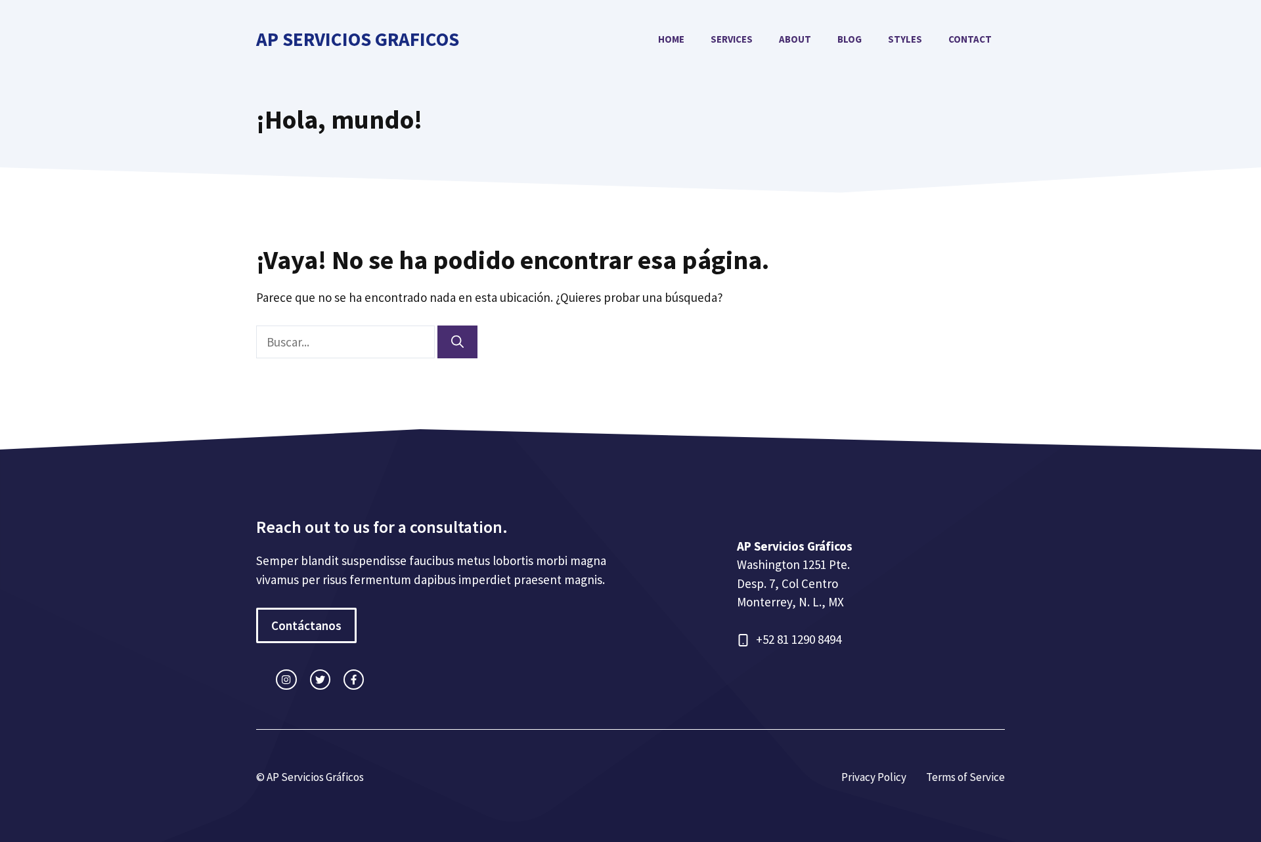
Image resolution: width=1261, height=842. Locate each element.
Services (732, 39)
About (795, 39)
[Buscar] (457, 342)
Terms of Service (965, 777)
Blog (849, 39)
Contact (970, 39)
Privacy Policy (873, 777)
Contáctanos (306, 625)
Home (671, 39)
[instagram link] (286, 679)
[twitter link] (320, 679)
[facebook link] (353, 679)
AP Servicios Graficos (357, 39)
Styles (905, 39)
